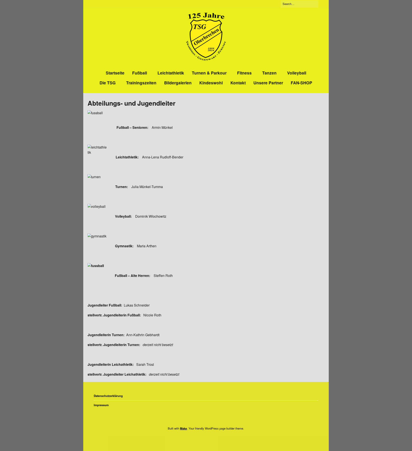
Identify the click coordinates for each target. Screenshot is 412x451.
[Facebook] (199, 437)
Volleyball (296, 73)
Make (183, 428)
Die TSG (108, 83)
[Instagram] (205, 437)
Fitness (244, 73)
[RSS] (211, 437)
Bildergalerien (178, 83)
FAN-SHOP (301, 83)
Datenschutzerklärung (108, 396)
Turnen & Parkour (209, 73)
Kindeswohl (211, 83)
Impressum (101, 405)
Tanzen (269, 73)
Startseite (115, 73)
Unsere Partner (268, 83)
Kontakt (238, 83)
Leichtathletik (171, 73)
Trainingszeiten (141, 83)
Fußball (139, 73)
